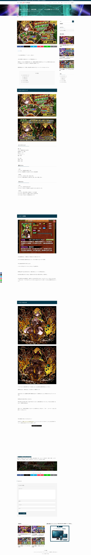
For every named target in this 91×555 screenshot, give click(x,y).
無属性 (51, 458)
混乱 (38, 458)
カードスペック (26, 76)
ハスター (41, 458)
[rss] (70, 0)
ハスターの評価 (25, 80)
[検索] (73, 0)
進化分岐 (44, 459)
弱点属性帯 (23, 459)
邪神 (25, 458)
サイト (20, 508)
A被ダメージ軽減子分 (21, 458)
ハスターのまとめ (63, 82)
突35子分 (27, 459)
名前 (20, 501)
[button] (20, 46)
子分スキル (63, 79)
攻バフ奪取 (40, 459)
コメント (20, 488)
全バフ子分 (28, 458)
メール (20, 504)
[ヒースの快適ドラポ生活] (23, 3)
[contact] (72, 0)
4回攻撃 (18, 459)
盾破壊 (31, 458)
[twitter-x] (69, 0)
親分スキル (25, 77)
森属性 (49, 458)
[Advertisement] (37, 203)
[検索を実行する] (73, 21)
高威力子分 (45, 458)
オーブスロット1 (36, 459)
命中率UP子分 (31, 459)
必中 (20, 459)
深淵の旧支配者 (35, 458)
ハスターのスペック (25, 75)
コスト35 (54, 458)
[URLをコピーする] (54, 46)
